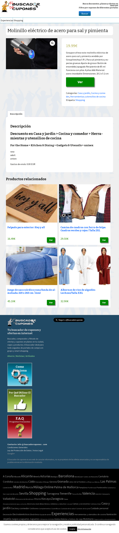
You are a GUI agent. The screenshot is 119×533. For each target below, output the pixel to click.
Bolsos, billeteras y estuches (55, 504)
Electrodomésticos (21, 514)
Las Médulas (96, 482)
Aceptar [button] (72, 529)
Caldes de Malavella (90, 477)
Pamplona (83, 487)
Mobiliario (88, 518)
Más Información (84, 529)
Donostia (38, 482)
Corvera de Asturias (20, 482)
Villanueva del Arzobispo (24, 499)
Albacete (17, 476)
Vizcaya (46, 499)
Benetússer (79, 477)
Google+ (11, 453)
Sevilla (24, 493)
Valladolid (9, 498)
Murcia (29, 487)
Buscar (84, 13)
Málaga (38, 487)
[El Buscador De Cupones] (21, 6)
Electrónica (34, 514)
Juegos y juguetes (20, 518)
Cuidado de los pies (83, 509)
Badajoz (54, 476)
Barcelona (66, 476)
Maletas (57, 519)
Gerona (53, 481)
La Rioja (89, 482)
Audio (37, 504)
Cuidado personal (99, 508)
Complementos (45, 508)
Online (49, 487)
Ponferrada (92, 487)
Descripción (16, 113)
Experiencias (7, 20)
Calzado (69, 504)
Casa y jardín (84, 93)
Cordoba (8, 481)
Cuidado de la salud (68, 508)
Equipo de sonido (45, 515)
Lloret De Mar (8, 487)
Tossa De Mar (77, 494)
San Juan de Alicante (11, 494)
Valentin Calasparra (102, 494)
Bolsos (42, 504)
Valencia (88, 493)
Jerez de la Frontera (77, 482)
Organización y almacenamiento (105, 519)
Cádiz (31, 481)
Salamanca (111, 487)
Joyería (7, 518)
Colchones (34, 508)
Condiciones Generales (17, 447)
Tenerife (66, 493)
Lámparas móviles (47, 519)
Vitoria (37, 498)
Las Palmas (108, 481)
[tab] (16, 114)
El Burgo (46, 482)
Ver (80, 82)
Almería (36, 476)
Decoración (7, 514)
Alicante (27, 476)
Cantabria (103, 476)
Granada (63, 481)
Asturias (45, 476)
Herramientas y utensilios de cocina (88, 96)
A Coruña (8, 476)
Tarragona (52, 493)
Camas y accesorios (81, 503)
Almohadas (31, 504)
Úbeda (66, 499)
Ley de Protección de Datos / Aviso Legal (25, 450)
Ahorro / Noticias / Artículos (21, 356)
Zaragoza (57, 499)
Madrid (19, 486)
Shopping (18, 20)
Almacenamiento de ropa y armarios (15, 504)
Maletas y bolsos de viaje (72, 519)
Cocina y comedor (20, 508)
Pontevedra (102, 487)
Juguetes (34, 518)
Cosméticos (55, 508)
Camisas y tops (95, 504)
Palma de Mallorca (66, 487)
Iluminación (111, 514)
